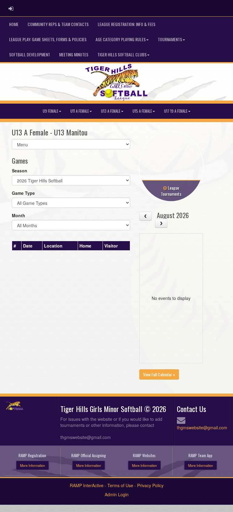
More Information (32, 465)
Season (19, 171)
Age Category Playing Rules (121, 39)
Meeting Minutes (73, 54)
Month (18, 215)
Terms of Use (120, 485)
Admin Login (117, 494)
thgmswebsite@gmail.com (202, 427)
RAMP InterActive (86, 485)
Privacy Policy (150, 485)
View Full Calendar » (159, 374)
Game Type (23, 193)
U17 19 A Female (175, 111)
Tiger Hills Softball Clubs (122, 54)
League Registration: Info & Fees (126, 24)
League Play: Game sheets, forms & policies (47, 39)
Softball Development (29, 54)
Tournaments (170, 39)
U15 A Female (142, 111)
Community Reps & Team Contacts (58, 24)
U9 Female (50, 111)
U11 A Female (79, 111)
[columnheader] (17, 246)
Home (14, 24)
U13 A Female (110, 111)
